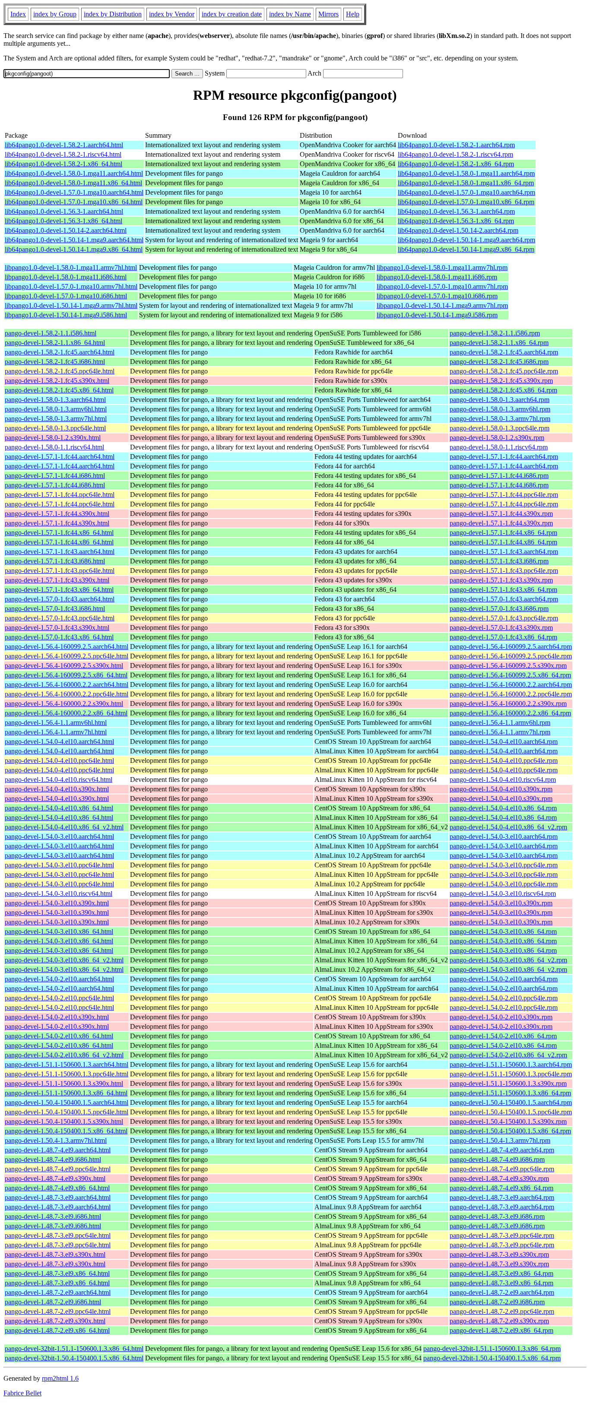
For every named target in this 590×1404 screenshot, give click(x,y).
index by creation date (232, 14)
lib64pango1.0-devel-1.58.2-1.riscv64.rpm (455, 154)
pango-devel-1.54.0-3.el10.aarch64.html (59, 836)
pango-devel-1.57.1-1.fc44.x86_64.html (59, 532)
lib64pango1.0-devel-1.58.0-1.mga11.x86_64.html (73, 183)
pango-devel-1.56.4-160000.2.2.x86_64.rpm (510, 713)
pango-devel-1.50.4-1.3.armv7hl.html (56, 1140)
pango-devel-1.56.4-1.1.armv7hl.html (56, 732)
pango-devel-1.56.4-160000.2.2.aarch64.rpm (511, 684)
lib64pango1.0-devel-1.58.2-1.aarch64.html (64, 145)
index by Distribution (113, 14)
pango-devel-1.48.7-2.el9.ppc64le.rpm (502, 1311)
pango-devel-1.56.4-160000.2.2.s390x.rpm (508, 703)
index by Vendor (171, 14)
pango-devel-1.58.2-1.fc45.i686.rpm (499, 361)
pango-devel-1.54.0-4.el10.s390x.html (57, 789)
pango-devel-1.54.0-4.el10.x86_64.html (59, 808)
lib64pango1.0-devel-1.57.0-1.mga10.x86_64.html (74, 202)
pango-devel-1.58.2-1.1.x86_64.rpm (499, 342)
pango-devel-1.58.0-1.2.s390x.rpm (497, 437)
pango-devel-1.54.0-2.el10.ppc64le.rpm (504, 998)
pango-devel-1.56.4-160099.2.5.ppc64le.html (66, 656)
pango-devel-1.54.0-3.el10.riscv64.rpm (503, 893)
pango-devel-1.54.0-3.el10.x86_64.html (59, 931)
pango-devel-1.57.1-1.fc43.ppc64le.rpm (504, 570)
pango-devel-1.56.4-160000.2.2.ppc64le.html (66, 694)
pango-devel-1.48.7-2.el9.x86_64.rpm (501, 1330)
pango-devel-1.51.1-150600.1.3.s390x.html (64, 1083)
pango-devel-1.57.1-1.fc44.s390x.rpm (501, 513)
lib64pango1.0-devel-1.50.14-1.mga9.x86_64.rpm (466, 249)
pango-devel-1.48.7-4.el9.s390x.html (55, 1178)
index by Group (54, 14)
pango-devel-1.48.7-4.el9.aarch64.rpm (502, 1150)
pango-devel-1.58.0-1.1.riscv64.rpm (499, 447)
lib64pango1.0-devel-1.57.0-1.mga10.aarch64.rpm (466, 192)
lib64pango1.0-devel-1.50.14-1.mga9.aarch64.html (74, 239)
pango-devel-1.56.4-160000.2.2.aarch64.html (66, 684)
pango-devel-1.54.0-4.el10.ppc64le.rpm (504, 760)
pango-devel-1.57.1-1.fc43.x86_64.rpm (503, 589)
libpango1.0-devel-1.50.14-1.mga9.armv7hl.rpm (442, 305)
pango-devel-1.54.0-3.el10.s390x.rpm (501, 903)
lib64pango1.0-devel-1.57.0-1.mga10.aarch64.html (74, 192)
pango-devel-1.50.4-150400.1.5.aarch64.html (66, 1102)
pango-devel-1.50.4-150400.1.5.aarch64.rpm (511, 1102)
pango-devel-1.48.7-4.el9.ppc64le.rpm (502, 1169)
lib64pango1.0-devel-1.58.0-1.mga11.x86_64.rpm (466, 183)
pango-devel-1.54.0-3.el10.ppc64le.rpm (504, 865)
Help (352, 14)
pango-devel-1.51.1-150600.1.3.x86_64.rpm (510, 1093)
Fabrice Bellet (22, 1393)
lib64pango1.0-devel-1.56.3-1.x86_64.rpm (456, 221)
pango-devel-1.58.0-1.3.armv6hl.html (56, 409)
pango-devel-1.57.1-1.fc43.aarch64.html (59, 551)
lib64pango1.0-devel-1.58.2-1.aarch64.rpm (456, 145)
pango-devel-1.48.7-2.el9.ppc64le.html (58, 1311)
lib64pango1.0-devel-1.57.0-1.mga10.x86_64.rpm (466, 202)
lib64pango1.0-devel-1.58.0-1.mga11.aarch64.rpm (466, 173)
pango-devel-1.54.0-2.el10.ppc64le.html (59, 998)
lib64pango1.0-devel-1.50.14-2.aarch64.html (66, 230)
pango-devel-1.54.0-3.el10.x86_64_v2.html (64, 960)
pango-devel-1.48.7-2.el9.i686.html (53, 1302)
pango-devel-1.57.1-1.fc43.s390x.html (57, 580)
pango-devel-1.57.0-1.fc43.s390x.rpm (501, 627)
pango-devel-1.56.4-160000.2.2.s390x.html (64, 703)
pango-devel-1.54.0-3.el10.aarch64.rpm (504, 836)
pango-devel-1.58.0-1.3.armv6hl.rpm (500, 409)
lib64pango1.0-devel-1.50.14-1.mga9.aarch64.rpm (466, 239)
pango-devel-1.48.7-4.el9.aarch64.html (58, 1150)
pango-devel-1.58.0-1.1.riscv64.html (54, 447)
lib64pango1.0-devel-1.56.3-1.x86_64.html (63, 221)
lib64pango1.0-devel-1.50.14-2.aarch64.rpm (458, 230)
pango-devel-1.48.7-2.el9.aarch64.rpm (502, 1292)
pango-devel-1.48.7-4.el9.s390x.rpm (499, 1178)
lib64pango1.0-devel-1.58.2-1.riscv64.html (63, 154)
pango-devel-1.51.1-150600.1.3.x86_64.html (66, 1093)
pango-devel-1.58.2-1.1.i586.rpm (495, 333)
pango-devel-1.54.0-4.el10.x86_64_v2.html (64, 827)
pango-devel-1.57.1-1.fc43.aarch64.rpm (504, 551)
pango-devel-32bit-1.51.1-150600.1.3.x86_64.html (74, 1348)
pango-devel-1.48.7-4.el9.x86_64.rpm (501, 1188)
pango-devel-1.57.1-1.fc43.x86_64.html (59, 589)
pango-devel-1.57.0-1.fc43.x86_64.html (59, 637)
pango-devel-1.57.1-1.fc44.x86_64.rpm (503, 532)
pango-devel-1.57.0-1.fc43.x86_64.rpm (503, 637)
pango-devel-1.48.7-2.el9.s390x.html (55, 1321)
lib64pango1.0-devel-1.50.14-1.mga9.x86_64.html (74, 249)
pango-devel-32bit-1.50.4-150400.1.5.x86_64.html (74, 1358)
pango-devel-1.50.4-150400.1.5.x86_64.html (66, 1131)
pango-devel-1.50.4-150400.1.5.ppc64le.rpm (511, 1112)
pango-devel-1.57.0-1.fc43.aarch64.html (59, 599)
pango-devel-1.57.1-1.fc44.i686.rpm (499, 475)
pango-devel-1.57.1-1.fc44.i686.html (55, 475)
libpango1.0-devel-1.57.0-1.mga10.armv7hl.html (71, 286)
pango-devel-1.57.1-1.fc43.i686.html (55, 561)
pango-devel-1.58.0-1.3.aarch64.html (55, 399)
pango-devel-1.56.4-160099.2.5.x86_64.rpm (510, 675)
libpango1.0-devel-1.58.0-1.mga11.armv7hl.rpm (442, 267)
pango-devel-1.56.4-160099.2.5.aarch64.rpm (511, 646)
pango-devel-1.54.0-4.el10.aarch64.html (59, 741)
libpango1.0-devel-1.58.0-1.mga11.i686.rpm (437, 277)
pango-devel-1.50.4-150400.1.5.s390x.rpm (508, 1121)
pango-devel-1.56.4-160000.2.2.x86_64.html (66, 713)
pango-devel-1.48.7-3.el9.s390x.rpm (499, 1254)
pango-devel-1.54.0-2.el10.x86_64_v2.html (64, 1055)
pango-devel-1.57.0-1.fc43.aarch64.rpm (504, 599)
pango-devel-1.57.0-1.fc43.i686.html (55, 608)
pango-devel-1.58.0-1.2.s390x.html (53, 437)
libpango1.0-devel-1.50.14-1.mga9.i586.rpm (437, 315)
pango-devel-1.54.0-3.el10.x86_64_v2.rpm (508, 960)
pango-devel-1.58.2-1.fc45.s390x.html (57, 380)
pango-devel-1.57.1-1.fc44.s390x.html (57, 513)
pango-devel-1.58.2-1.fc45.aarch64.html (59, 352)
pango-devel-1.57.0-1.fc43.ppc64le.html (59, 618)
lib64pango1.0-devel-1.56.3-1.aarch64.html (64, 211)
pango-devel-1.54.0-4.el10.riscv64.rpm (503, 779)
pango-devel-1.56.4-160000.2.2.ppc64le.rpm (511, 694)
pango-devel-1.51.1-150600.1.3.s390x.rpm (508, 1083)
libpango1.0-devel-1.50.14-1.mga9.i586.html (66, 315)
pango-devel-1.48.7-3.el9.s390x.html (55, 1254)
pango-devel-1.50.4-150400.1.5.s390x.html (64, 1121)
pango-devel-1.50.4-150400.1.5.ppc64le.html (66, 1112)
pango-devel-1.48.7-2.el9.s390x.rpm (499, 1321)
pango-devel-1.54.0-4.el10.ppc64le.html (59, 760)
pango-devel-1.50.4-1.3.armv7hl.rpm (500, 1140)
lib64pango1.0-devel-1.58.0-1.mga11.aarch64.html (74, 173)
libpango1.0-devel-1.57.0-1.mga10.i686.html (66, 296)
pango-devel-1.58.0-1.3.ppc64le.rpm (499, 428)
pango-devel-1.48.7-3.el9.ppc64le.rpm (502, 1235)
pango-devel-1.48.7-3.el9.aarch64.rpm (502, 1197)
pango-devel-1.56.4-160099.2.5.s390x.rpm (508, 665)
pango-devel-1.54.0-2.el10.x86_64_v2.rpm (508, 1055)
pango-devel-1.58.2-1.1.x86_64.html (55, 342)
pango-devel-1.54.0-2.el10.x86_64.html (59, 1036)
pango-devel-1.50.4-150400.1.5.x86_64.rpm (510, 1131)
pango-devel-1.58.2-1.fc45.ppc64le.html (59, 371)
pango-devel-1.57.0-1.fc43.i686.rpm (499, 608)
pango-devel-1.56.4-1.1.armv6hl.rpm (500, 722)
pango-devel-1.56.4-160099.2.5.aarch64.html (66, 646)
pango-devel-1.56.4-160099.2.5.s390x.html (64, 665)
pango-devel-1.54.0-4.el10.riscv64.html (58, 779)
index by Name (290, 14)
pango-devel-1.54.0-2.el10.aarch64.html (59, 979)
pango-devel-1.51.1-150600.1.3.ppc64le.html (66, 1074)
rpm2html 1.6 (60, 1378)
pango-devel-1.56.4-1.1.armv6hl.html (56, 722)
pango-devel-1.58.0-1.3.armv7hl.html (56, 418)
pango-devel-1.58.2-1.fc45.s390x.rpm (501, 380)
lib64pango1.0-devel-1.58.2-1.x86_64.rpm (456, 164)
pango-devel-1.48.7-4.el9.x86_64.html (57, 1188)
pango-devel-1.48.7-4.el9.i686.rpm (497, 1159)
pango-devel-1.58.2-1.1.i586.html (50, 333)
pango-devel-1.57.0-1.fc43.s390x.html (57, 627)
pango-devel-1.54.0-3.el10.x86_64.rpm (503, 931)
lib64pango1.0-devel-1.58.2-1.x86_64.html (63, 164)
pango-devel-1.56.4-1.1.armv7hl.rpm (500, 732)
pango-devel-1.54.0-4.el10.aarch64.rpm (504, 741)
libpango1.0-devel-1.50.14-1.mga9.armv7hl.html (71, 305)
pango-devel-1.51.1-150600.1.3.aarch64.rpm (511, 1064)
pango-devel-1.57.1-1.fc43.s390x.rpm (501, 580)
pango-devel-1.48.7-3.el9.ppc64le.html (58, 1235)
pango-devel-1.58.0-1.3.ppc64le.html (55, 428)
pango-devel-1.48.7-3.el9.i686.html (53, 1216)
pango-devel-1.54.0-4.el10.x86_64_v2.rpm (508, 827)
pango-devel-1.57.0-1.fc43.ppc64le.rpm (504, 618)
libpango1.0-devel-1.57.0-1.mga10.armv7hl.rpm (442, 286)
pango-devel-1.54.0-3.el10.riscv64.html (58, 893)
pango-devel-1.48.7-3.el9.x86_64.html (57, 1273)
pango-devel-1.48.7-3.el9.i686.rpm (497, 1216)
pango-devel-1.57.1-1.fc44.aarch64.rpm (504, 456)
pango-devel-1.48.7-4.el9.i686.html (53, 1159)
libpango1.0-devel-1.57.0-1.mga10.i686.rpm (437, 296)
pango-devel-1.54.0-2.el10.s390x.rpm (501, 1017)
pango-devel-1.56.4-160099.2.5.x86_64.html (66, 675)
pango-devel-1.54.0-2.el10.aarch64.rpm (504, 979)
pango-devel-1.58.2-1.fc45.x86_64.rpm (503, 390)
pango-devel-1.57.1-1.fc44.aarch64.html (59, 456)
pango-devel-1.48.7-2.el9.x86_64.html (57, 1330)
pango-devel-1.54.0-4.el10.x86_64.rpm (503, 808)
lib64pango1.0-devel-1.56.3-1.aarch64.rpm (456, 211)
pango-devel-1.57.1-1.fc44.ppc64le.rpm (504, 494)
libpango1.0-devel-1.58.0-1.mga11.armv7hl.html (71, 267)
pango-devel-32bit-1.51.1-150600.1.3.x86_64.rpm (492, 1348)
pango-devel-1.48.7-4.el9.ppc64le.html (58, 1169)
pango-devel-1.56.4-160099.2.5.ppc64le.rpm (511, 656)
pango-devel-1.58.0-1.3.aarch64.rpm (499, 399)
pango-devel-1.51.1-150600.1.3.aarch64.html (66, 1064)
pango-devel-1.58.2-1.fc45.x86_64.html (59, 390)
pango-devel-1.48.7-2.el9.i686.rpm (497, 1302)
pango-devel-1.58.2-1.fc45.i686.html (55, 361)
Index (18, 14)
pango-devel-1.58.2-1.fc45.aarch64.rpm (504, 352)
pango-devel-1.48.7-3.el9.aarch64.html (58, 1197)
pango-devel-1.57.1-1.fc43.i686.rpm (499, 561)
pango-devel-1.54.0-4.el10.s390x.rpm (501, 789)
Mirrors (328, 14)
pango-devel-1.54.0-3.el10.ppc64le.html (59, 865)
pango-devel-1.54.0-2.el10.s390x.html (57, 1017)
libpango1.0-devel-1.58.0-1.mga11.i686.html (66, 277)
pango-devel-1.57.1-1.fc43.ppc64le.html (59, 570)
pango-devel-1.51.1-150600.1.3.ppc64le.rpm (511, 1074)
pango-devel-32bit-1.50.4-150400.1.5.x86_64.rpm (492, 1358)
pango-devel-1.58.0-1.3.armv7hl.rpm (500, 418)
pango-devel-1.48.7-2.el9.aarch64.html (58, 1292)
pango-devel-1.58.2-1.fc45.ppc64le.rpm (504, 371)
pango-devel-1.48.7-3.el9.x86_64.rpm (501, 1273)
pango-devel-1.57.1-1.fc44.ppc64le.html (59, 494)
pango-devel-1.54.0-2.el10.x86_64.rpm (503, 1036)
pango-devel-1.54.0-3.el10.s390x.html (57, 903)
